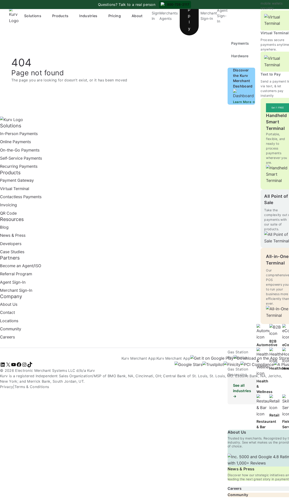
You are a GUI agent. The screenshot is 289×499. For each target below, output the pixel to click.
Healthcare (279, 368)
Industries (88, 16)
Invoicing (8, 204)
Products (60, 16)
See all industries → (242, 390)
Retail (274, 415)
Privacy (6, 386)
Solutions (32, 16)
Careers (235, 488)
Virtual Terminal (275, 33)
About (137, 16)
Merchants (168, 13)
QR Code (8, 213)
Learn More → (244, 102)
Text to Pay (271, 74)
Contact (7, 312)
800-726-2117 (178, 4)
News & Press (241, 469)
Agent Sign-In (222, 15)
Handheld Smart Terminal (276, 122)
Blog (4, 227)
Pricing (114, 16)
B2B (272, 341)
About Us (237, 432)
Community (238, 495)
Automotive (266, 345)
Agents (165, 18)
